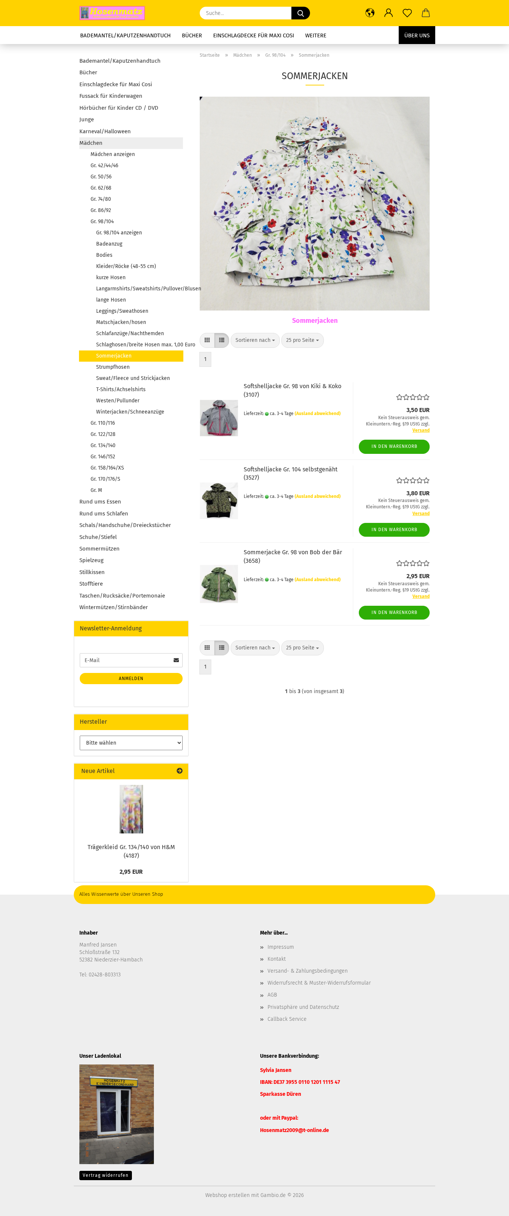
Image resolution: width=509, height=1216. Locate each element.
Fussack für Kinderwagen (110, 96)
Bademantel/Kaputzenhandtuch (125, 35)
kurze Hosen (111, 277)
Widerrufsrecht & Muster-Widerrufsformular (319, 983)
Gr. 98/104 (102, 221)
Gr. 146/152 (103, 456)
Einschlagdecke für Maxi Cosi (253, 35)
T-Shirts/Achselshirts (121, 389)
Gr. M (96, 490)
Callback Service (287, 1019)
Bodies (104, 255)
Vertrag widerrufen (106, 1175)
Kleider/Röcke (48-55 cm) (126, 266)
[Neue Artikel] (180, 771)
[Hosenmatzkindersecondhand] (115, 13)
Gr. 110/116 (103, 423)
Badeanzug (109, 244)
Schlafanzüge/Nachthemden (130, 333)
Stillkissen (92, 572)
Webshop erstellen (227, 1195)
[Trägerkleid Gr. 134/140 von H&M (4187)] (131, 809)
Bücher (192, 35)
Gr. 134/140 (103, 445)
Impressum (281, 947)
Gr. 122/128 (103, 434)
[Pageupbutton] (488, 1205)
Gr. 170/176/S (105, 479)
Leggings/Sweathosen (122, 311)
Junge (86, 119)
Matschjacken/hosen (121, 322)
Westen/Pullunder (117, 400)
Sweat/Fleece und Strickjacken (133, 378)
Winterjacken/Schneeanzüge (130, 412)
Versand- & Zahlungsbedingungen (308, 971)
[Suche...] (300, 13)
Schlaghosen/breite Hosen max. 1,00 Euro (139, 345)
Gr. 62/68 (101, 188)
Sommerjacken (114, 356)
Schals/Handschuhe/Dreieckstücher (125, 525)
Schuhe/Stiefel (98, 537)
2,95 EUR (131, 871)
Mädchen (90, 143)
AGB (272, 995)
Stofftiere (91, 583)
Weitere (315, 35)
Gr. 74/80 (101, 199)
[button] (370, 13)
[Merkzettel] (407, 13)
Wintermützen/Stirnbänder (113, 607)
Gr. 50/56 (101, 177)
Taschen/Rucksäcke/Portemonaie (122, 595)
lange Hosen (111, 300)
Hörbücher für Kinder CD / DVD (118, 108)
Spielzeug (91, 560)
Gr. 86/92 (101, 210)
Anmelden (131, 678)
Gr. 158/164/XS (107, 468)
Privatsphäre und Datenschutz (303, 1007)
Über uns (417, 35)
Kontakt (277, 959)
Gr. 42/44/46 (104, 165)
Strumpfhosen (113, 367)
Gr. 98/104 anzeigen (119, 233)
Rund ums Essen (100, 501)
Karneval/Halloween (105, 131)
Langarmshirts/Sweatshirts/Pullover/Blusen (139, 289)
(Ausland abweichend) (318, 413)
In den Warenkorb (394, 446)
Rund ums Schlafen (103, 513)
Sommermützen (99, 548)
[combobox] (255, 340)
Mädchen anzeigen (113, 154)
